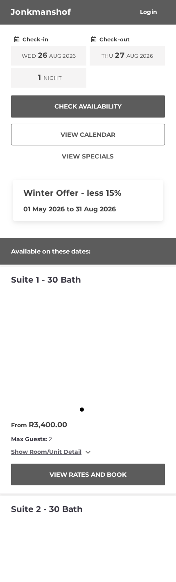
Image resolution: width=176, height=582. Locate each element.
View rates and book (88, 474)
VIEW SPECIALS (88, 156)
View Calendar (88, 134)
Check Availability (88, 106)
